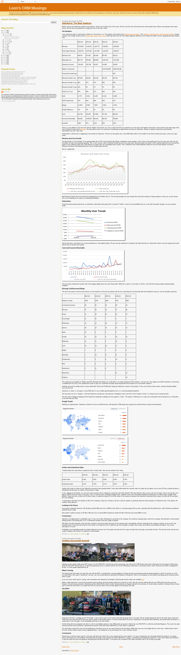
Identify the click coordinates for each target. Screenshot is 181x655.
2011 (4, 59)
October (7, 40)
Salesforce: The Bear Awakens (76, 23)
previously (83, 129)
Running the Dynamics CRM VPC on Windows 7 (15, 80)
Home (121, 647)
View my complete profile (8, 101)
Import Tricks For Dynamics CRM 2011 (12, 74)
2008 (4, 64)
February (7, 52)
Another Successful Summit (75, 540)
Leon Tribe (6, 92)
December (7, 33)
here (142, 579)
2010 (4, 60)
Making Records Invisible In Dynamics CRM (13, 81)
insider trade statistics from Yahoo (95, 36)
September (7, 41)
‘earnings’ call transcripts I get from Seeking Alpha (158, 34)
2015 (4, 30)
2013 (4, 55)
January (7, 54)
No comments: (82, 533)
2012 (4, 57)
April (6, 49)
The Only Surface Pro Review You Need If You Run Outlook (18, 78)
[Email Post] (87, 533)
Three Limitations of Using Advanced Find (13, 71)
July (6, 44)
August (6, 43)
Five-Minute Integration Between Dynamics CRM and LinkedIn (19, 77)
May (6, 47)
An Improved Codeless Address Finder (12, 73)
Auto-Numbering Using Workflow (10, 76)
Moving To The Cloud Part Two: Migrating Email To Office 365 (18, 84)
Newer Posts (66, 647)
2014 (4, 32)
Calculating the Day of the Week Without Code (14, 82)
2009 (4, 62)
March (6, 50)
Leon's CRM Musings (28, 8)
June (6, 46)
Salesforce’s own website (132, 34)
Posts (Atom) (74, 650)
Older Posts (176, 647)
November (7, 35)
